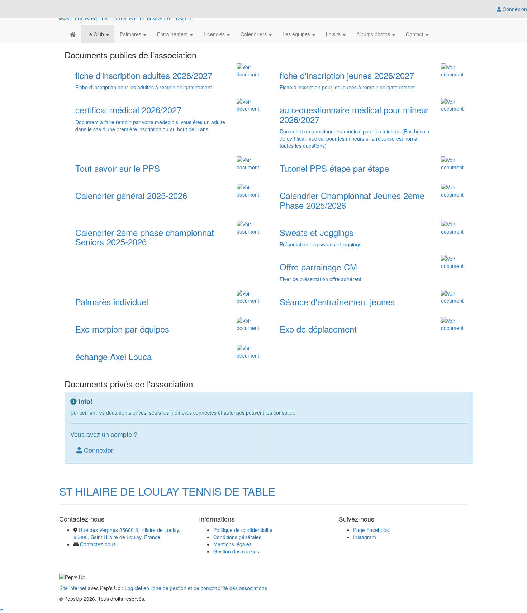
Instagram (364, 537)
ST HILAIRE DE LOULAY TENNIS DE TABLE (167, 491)
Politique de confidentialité (242, 529)
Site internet (72, 587)
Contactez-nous (98, 544)
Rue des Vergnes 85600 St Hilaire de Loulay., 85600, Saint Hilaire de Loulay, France (127, 533)
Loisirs (334, 34)
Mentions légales (232, 544)
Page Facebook (371, 529)
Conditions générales (237, 537)
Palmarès (131, 34)
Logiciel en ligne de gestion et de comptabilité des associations (196, 587)
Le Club (95, 34)
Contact (415, 34)
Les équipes (297, 34)
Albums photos (373, 34)
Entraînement (173, 34)
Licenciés (215, 34)
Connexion (98, 449)
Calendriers (254, 34)
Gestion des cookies (236, 551)
